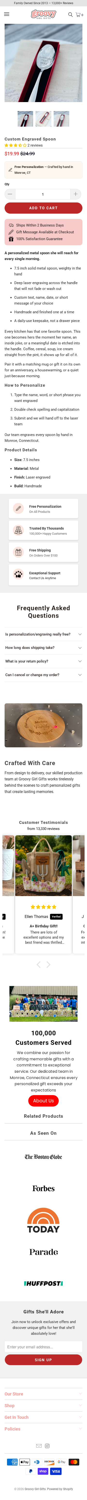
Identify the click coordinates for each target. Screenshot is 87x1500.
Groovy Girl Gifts (35, 1489)
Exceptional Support (44, 573)
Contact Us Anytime (42, 578)
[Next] (79, 64)
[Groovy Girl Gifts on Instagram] (47, 1446)
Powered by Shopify (60, 1489)
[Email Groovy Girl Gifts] (39, 1446)
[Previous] (8, 64)
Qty (7, 184)
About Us (43, 1101)
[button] (39, 964)
